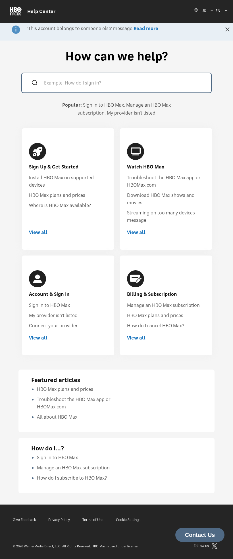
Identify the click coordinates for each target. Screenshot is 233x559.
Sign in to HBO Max (103, 105)
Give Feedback (24, 519)
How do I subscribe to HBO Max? (72, 478)
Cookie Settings (128, 519)
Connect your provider (53, 325)
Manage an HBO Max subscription (163, 305)
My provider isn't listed (131, 113)
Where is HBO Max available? (60, 205)
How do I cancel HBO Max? (155, 325)
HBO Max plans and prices (57, 195)
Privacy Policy (59, 519)
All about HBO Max (57, 417)
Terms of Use (92, 519)
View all (38, 232)
